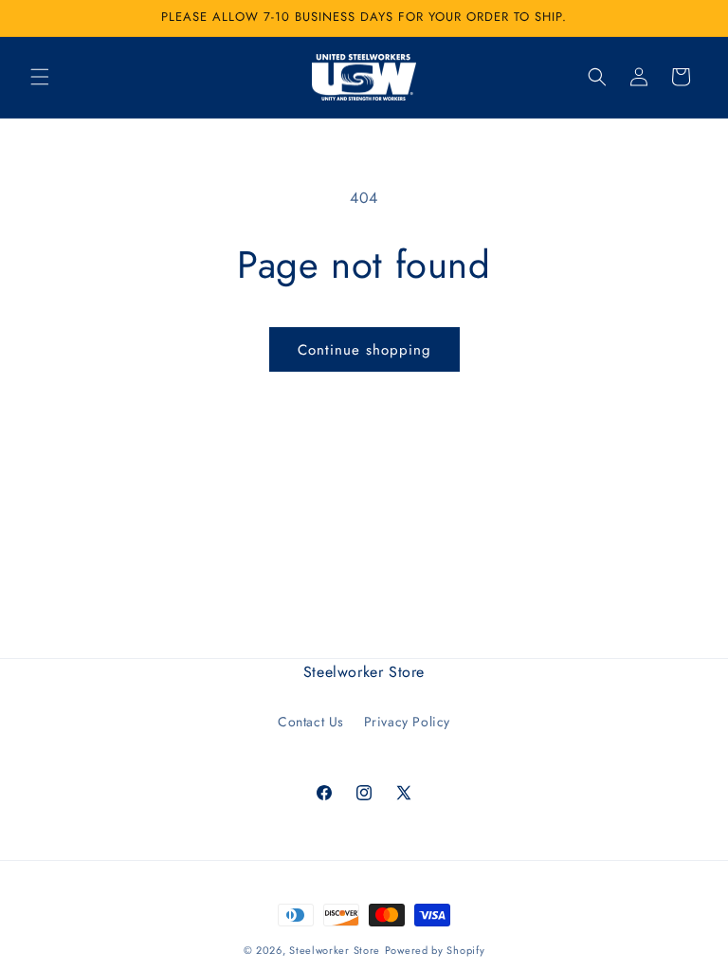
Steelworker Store (334, 950)
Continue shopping (364, 349)
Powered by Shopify (435, 950)
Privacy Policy (407, 721)
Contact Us (311, 721)
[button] (40, 77)
